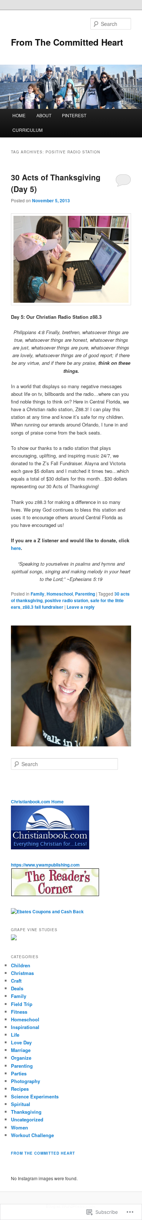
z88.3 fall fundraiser (43, 607)
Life (15, 1034)
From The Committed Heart (67, 42)
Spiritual (20, 1104)
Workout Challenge (32, 1135)
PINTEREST (74, 115)
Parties (19, 1073)
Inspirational (25, 1027)
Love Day (21, 1042)
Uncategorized (27, 1119)
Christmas (22, 973)
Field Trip (21, 1004)
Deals (17, 988)
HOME (18, 115)
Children (20, 965)
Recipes (20, 1088)
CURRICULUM (27, 130)
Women (19, 1127)
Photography (25, 1081)
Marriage (21, 1050)
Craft (16, 980)
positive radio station (66, 600)
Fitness (19, 1011)
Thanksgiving (26, 1111)
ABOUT (43, 115)
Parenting (85, 593)
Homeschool (60, 593)
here (16, 547)
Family (37, 593)
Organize (21, 1057)
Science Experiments (35, 1096)
